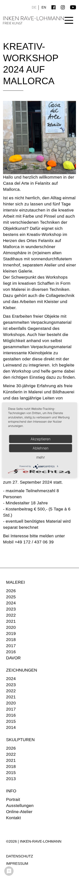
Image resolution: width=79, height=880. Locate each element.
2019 (11, 633)
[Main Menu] (69, 16)
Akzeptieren (40, 439)
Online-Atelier (19, 811)
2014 (11, 727)
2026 (11, 590)
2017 (11, 645)
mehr (40, 457)
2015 (11, 721)
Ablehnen (40, 448)
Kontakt (13, 817)
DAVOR (13, 657)
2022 (11, 615)
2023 (11, 609)
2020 (11, 627)
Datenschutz (19, 856)
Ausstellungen (20, 805)
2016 (11, 651)
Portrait (13, 799)
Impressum (17, 863)
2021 (11, 621)
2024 (11, 603)
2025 (11, 596)
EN (44, 7)
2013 (11, 778)
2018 (11, 639)
